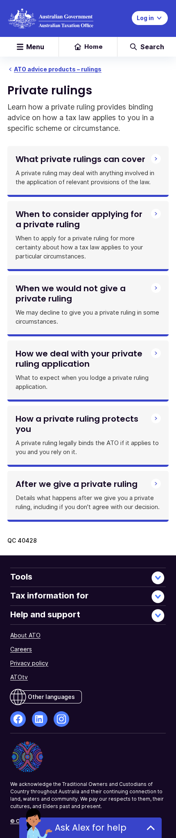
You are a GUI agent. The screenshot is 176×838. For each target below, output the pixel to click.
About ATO (25, 635)
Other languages (51, 696)
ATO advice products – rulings (58, 69)
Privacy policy (29, 663)
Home (93, 46)
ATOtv (19, 677)
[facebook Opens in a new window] (18, 719)
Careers (21, 649)
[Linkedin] (39, 719)
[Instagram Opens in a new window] (61, 719)
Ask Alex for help (90, 827)
